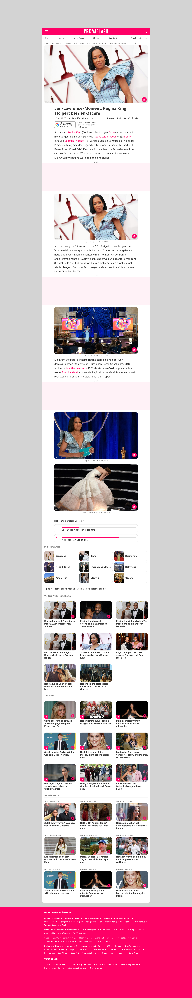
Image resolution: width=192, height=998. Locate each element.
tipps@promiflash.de (95, 589)
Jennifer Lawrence (76, 368)
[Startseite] (96, 31)
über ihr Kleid (70, 372)
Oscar (111, 132)
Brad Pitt (128, 136)
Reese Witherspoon (105, 136)
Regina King (74, 132)
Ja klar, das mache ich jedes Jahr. (78, 530)
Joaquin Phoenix (74, 140)
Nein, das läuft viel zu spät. (75, 540)
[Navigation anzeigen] (47, 31)
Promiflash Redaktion (83, 118)
